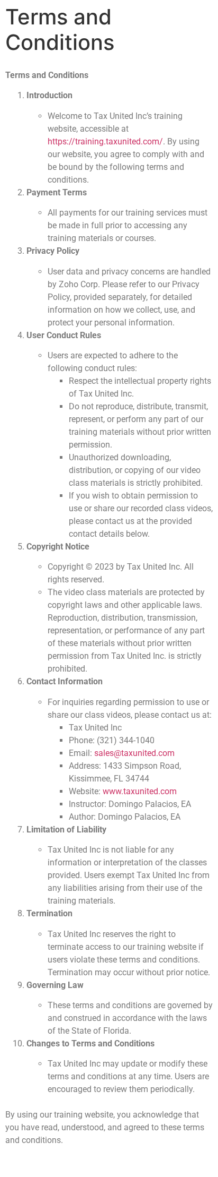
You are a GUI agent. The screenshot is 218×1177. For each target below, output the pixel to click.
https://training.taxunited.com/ (105, 141)
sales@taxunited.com (134, 753)
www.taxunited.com (140, 791)
